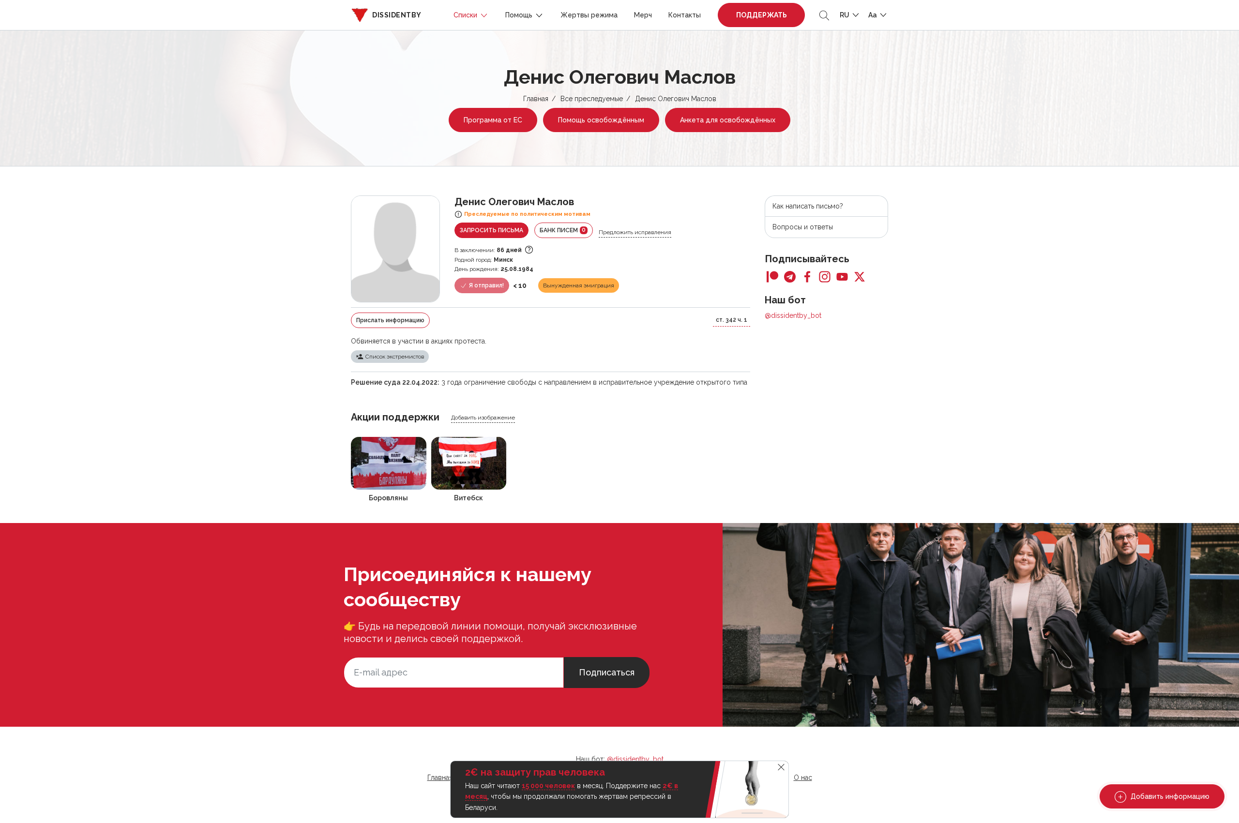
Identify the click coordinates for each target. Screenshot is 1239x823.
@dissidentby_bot (793, 315)
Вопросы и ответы (802, 227)
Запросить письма (491, 230)
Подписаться (607, 672)
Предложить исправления (635, 232)
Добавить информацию (1169, 796)
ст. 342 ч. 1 (731, 319)
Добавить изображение (483, 417)
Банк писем (563, 230)
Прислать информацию (390, 320)
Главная (535, 99)
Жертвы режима (589, 15)
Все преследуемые (591, 99)
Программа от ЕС (493, 120)
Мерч (643, 15)
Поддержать (761, 15)
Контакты (684, 15)
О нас (803, 777)
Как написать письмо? (807, 206)
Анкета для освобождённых (727, 120)
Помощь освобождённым (601, 120)
